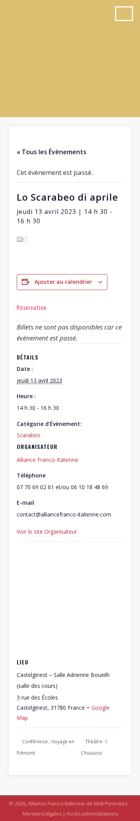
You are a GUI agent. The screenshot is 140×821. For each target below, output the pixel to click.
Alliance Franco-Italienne (47, 459)
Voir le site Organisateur (47, 531)
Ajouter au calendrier (63, 281)
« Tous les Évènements (51, 152)
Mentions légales (42, 813)
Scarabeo (28, 435)
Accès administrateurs (92, 813)
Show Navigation (124, 13)
